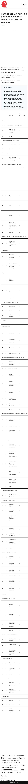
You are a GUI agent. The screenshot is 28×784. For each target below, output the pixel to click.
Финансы (14, 772)
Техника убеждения (6, 772)
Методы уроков (5, 762)
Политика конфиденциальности (8, 780)
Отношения (19, 765)
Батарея (22, 755)
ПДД (22, 765)
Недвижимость (4, 765)
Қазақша (19, 772)
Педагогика (4, 767)
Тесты (22, 770)
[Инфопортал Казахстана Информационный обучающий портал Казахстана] (4, 4)
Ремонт (15, 767)
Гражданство (15, 758)
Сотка (17, 770)
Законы (22, 758)
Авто (10, 755)
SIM (7, 755)
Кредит (11, 760)
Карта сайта (3, 775)
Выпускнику (9, 758)
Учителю (3, 25)
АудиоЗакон (16, 755)
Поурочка (10, 767)
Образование (12, 765)
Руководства (6, 770)
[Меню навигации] (23, 4)
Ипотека (8, 760)
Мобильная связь (15, 762)
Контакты (3, 778)
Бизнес (3, 758)
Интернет (4, 760)
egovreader (12, 782)
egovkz (3, 755)
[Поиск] (25, 4)
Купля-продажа (17, 760)
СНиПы (14, 770)
